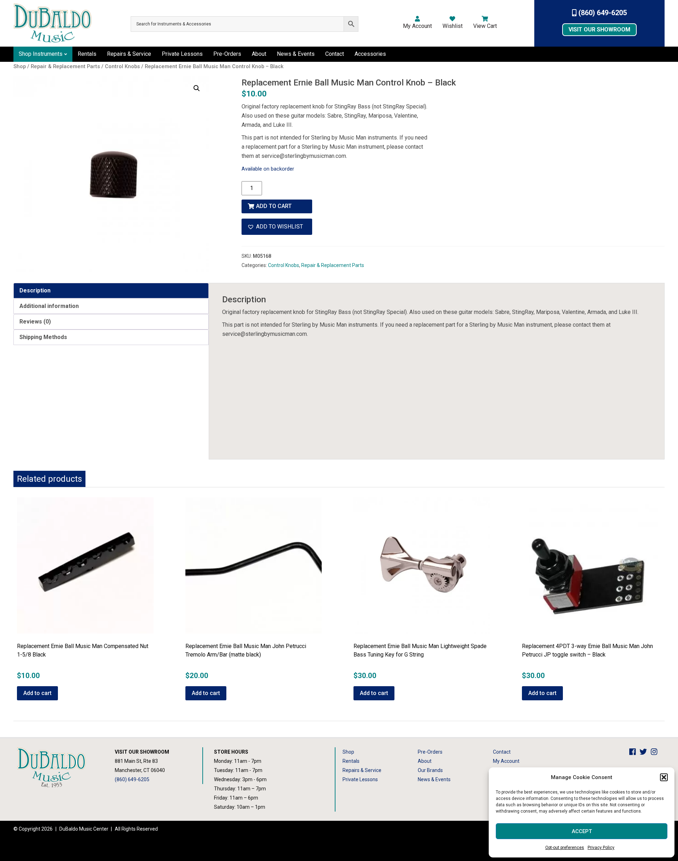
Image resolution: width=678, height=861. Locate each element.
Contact (334, 54)
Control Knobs (283, 265)
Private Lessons (182, 54)
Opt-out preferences (564, 847)
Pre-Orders (227, 54)
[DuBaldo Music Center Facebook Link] (634, 752)
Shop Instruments (41, 54)
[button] (663, 777)
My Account (417, 26)
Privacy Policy (601, 847)
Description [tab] (34, 290)
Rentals (87, 54)
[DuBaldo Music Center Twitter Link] (645, 752)
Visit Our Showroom (599, 29)
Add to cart (274, 206)
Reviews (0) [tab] (35, 321)
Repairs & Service (129, 54)
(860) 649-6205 (602, 12)
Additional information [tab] (49, 306)
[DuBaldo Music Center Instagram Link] (656, 752)
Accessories (370, 54)
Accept (582, 831)
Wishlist (452, 26)
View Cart (485, 26)
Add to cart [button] (37, 693)
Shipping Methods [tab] (43, 337)
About (259, 54)
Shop (348, 752)
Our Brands (430, 770)
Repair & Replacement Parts (332, 265)
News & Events (296, 54)
